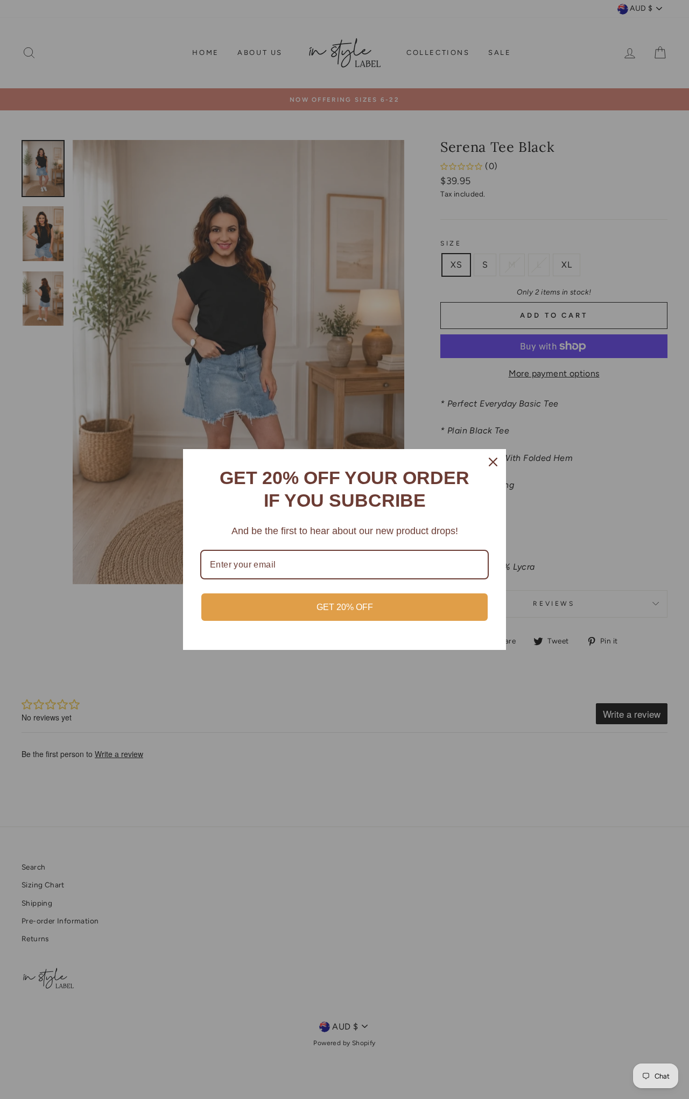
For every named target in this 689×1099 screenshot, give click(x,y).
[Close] (493, 462)
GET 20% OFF (345, 607)
